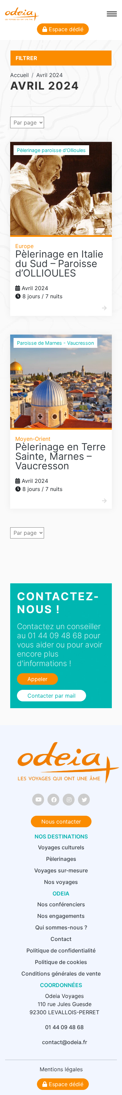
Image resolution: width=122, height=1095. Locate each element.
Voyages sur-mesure (61, 870)
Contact (61, 939)
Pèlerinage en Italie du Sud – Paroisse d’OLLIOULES (59, 263)
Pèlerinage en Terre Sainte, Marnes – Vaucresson (60, 456)
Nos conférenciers (61, 904)
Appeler (37, 679)
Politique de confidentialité (61, 950)
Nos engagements (61, 915)
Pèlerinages (61, 858)
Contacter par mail (51, 695)
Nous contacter (61, 821)
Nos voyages (61, 882)
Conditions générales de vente (61, 973)
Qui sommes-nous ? (61, 927)
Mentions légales (61, 1069)
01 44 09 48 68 (64, 1027)
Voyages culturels (61, 847)
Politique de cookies (61, 962)
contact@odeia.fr (64, 1042)
